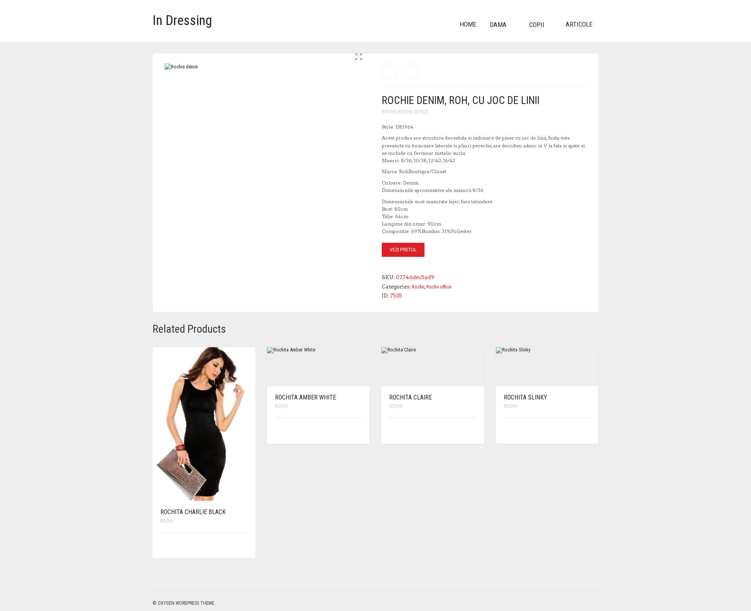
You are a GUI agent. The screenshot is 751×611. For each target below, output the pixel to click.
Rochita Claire (410, 397)
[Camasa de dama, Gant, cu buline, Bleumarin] (389, 71)
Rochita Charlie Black (193, 512)
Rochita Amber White (305, 397)
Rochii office (413, 112)
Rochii (389, 112)
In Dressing (182, 21)
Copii (536, 25)
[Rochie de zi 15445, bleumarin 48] (410, 71)
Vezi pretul (403, 250)
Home (468, 24)
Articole (579, 24)
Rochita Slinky (525, 397)
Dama (498, 25)
